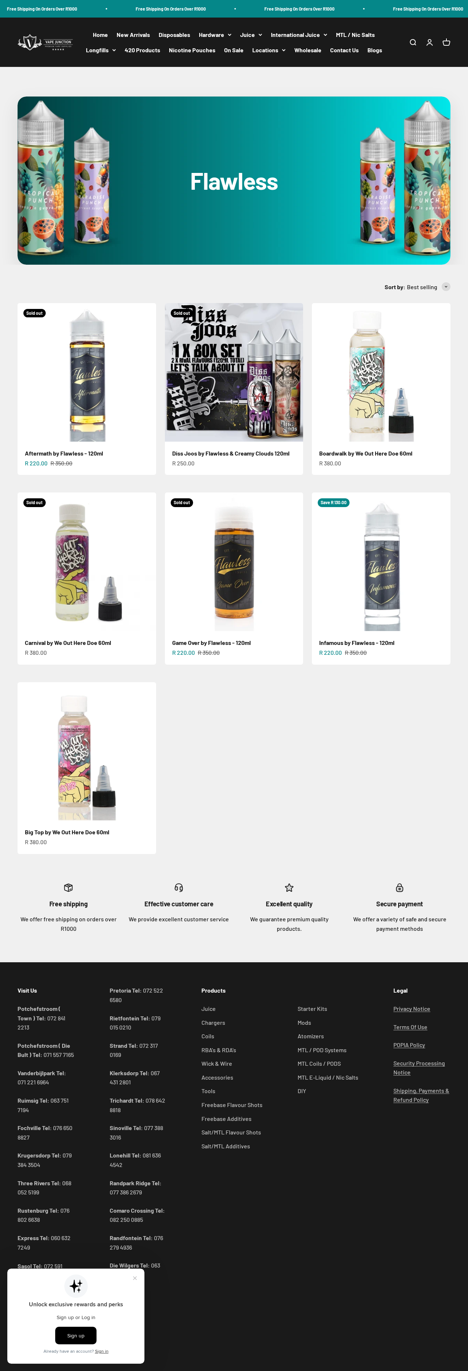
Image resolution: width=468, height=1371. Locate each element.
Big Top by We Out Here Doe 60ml (67, 831)
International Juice (295, 34)
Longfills (97, 49)
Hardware (211, 34)
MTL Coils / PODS (319, 1063)
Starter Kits (312, 1008)
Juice (247, 34)
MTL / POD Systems (322, 1049)
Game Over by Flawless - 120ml (211, 642)
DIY (302, 1090)
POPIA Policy (409, 1044)
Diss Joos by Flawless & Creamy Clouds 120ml (231, 453)
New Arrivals (133, 34)
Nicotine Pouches (192, 49)
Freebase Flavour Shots (232, 1104)
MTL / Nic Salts (355, 34)
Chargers (213, 1022)
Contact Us (344, 49)
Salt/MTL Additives (225, 1145)
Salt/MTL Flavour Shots (231, 1132)
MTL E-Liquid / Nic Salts (328, 1077)
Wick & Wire (216, 1063)
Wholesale (307, 49)
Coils (207, 1035)
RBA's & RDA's (218, 1049)
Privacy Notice (411, 1008)
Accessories (217, 1077)
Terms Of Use (410, 1026)
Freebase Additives (226, 1118)
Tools (208, 1090)
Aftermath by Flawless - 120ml (64, 453)
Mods (304, 1022)
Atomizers (311, 1035)
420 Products (142, 49)
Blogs (374, 49)
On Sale (234, 49)
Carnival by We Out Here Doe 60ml (68, 642)
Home (100, 34)
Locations (265, 49)
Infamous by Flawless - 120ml (357, 642)
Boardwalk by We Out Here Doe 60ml (365, 453)
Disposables (174, 34)
